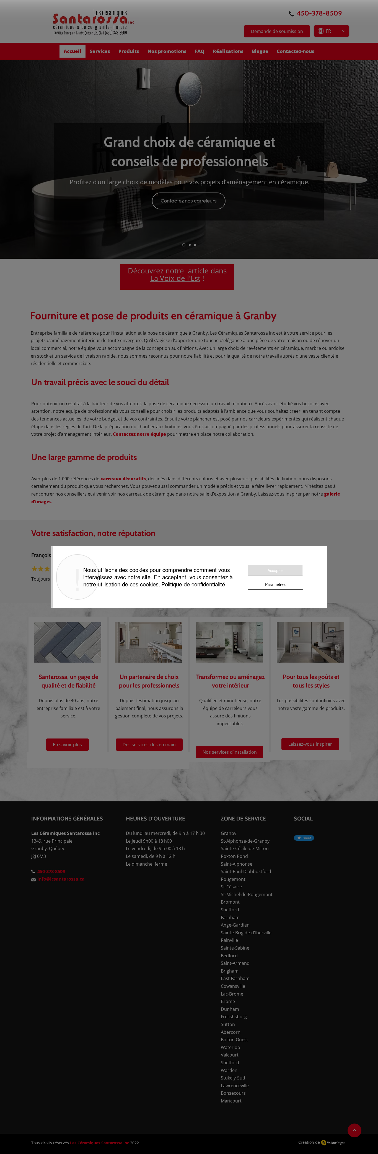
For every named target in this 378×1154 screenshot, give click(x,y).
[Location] (354, 1130)
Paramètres (275, 584)
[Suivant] (347, 159)
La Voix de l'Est (175, 278)
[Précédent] (30, 159)
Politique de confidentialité (193, 584)
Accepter (275, 570)
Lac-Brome (232, 994)
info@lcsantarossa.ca (61, 879)
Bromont (230, 902)
